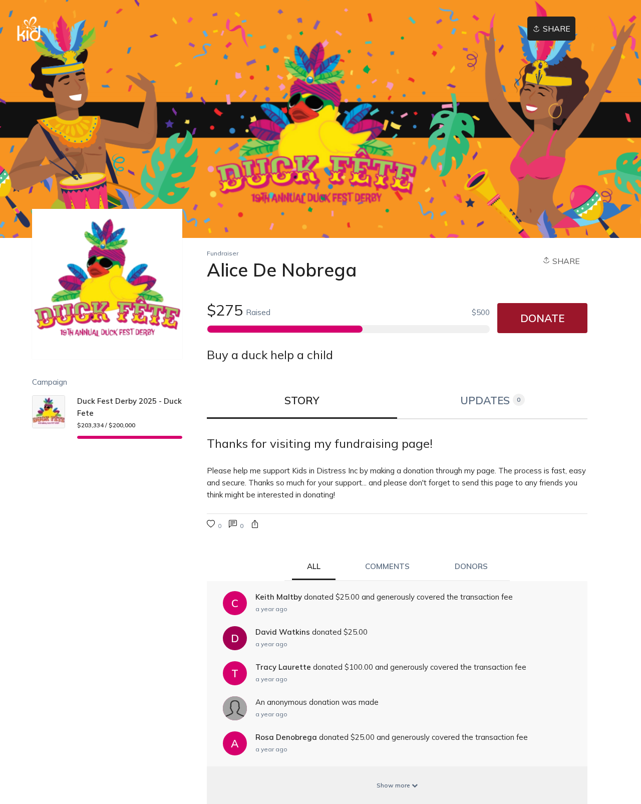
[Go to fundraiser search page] (511, 29)
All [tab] (313, 566)
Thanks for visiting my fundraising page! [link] (320, 443)
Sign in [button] (600, 29)
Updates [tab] (490, 400)
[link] (29, 29)
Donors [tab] (471, 566)
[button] (255, 525)
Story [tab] (301, 400)
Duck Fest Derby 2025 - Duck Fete (129, 407)
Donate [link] (542, 318)
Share (565, 261)
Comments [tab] (387, 566)
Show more (394, 785)
